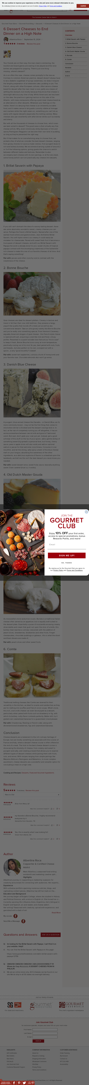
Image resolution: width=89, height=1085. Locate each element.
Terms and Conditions (75, 570)
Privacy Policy (58, 570)
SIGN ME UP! (67, 555)
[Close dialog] (86, 512)
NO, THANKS (67, 563)
